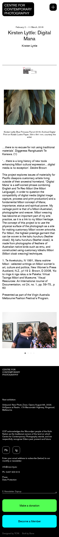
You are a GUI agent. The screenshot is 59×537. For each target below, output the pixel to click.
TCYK (16, 533)
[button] (25, 353)
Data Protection (9, 479)
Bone (31, 533)
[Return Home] (18, 9)
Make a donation (29, 505)
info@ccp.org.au (9, 467)
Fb (6, 450)
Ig (16, 450)
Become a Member (29, 521)
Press (4, 477)
